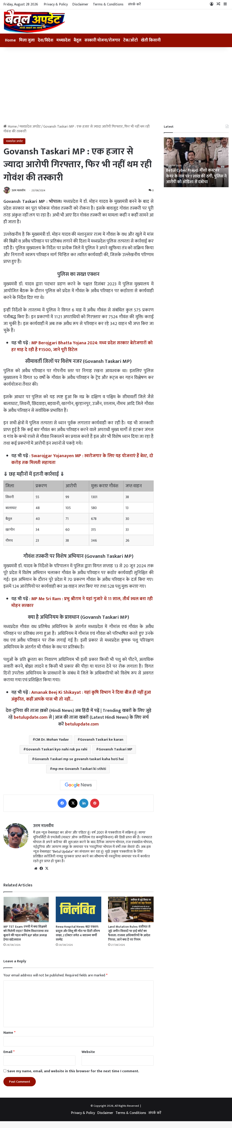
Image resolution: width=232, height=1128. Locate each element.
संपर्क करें (134, 4)
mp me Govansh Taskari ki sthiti (79, 769)
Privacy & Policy (56, 4)
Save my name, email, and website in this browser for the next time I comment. (73, 1071)
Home (10, 40)
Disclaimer (80, 4)
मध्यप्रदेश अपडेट (30, 127)
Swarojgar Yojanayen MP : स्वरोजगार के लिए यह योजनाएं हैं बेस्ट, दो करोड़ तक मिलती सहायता (82, 459)
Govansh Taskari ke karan (101, 740)
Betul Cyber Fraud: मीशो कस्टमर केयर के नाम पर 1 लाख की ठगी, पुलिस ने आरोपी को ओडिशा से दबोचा (196, 176)
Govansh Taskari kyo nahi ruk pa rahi (56, 749)
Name (9, 1033)
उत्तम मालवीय (18, 190)
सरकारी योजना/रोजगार (102, 40)
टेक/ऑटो (130, 40)
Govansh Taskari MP (115, 749)
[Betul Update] (34, 21)
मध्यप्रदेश (63, 40)
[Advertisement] (116, 85)
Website (88, 1052)
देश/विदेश (45, 40)
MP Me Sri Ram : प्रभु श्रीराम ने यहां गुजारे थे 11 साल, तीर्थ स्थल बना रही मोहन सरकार (82, 602)
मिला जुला (27, 40)
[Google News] (78, 785)
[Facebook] (62, 803)
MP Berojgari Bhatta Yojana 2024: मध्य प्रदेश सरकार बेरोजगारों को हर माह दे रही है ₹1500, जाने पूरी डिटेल (82, 346)
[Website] (36, 868)
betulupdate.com (31, 717)
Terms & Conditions (108, 4)
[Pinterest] (94, 803)
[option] (196, 162)
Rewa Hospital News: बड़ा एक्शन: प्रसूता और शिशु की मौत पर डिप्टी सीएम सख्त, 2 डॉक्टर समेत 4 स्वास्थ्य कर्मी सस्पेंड (78, 933)
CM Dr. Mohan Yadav (52, 740)
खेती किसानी (151, 40)
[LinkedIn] (83, 803)
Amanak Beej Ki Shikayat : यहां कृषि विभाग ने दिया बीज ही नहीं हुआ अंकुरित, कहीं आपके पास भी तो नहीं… (81, 696)
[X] (72, 803)
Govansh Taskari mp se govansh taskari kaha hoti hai (79, 759)
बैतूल (77, 40)
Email (8, 1052)
